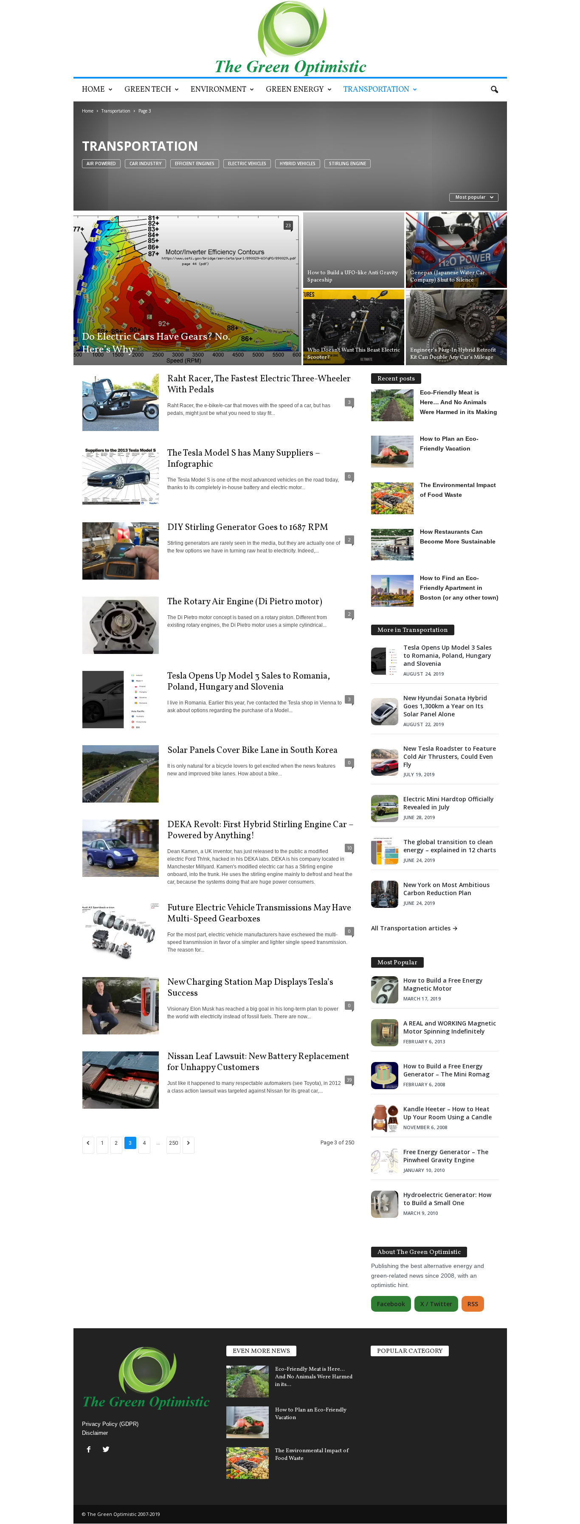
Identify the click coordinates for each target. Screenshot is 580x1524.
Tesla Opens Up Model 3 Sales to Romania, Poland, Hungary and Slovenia (248, 681)
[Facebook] (90, 1450)
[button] (494, 90)
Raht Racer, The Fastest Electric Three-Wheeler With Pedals (259, 384)
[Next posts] (188, 1145)
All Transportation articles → (414, 928)
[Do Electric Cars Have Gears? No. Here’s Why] (187, 288)
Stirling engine (347, 163)
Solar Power (388, 1379)
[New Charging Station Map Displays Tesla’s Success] (120, 1005)
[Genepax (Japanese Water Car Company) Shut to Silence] (456, 250)
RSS (472, 1304)
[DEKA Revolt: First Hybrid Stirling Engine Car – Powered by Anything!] (120, 848)
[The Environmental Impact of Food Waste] (247, 1463)
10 (349, 848)
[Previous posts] (88, 1145)
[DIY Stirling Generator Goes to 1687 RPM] (120, 551)
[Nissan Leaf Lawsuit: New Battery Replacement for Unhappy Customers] (120, 1080)
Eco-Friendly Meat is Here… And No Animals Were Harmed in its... (313, 1377)
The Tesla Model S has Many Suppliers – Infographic (243, 458)
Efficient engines (194, 163)
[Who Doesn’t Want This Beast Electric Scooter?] (353, 327)
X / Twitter (436, 1304)
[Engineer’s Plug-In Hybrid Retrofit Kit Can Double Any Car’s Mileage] (456, 327)
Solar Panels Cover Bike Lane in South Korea (252, 750)
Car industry (145, 163)
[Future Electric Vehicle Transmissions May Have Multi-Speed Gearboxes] (120, 931)
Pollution (384, 1425)
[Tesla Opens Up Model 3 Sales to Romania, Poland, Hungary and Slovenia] (120, 699)
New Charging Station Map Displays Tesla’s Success (250, 988)
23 (288, 225)
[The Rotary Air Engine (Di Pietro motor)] (120, 625)
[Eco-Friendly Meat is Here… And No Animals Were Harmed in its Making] (247, 1381)
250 (173, 1143)
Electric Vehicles (247, 163)
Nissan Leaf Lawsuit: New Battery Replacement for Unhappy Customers (258, 1062)
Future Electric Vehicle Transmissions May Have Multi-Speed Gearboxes (259, 913)
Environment (218, 90)
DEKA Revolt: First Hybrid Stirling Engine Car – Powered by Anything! (260, 830)
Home (93, 90)
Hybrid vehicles (297, 163)
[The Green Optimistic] (290, 38)
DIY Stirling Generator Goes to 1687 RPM (247, 527)
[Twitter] (107, 1450)
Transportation (376, 90)
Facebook (391, 1304)
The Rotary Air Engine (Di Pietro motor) (244, 602)
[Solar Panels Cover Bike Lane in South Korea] (120, 774)
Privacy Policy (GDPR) (110, 1424)
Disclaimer (95, 1433)
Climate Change (394, 1395)
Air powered (101, 163)
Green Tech (147, 90)
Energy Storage (393, 1410)
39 (349, 1079)
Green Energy (295, 90)
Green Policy (389, 1456)
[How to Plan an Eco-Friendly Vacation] (247, 1422)
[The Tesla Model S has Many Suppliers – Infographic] (120, 476)
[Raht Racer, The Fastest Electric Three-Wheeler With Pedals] (120, 402)
